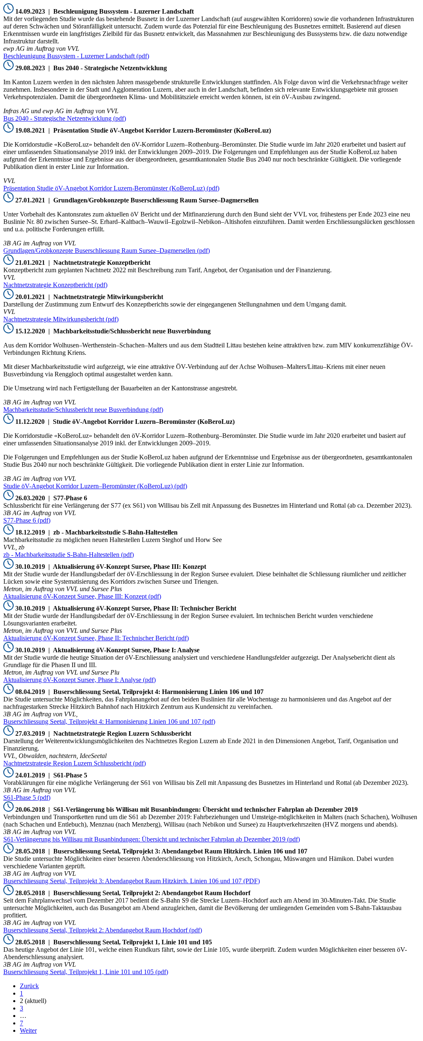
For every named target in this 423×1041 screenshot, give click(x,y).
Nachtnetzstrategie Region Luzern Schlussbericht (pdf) (74, 763)
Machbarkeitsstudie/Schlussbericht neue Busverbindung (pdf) (83, 409)
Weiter (28, 1030)
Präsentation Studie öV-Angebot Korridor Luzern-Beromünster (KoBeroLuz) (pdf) (111, 188)
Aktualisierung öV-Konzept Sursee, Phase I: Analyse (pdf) (79, 679)
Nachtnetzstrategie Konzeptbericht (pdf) (55, 284)
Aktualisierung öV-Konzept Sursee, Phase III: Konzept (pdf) (82, 596)
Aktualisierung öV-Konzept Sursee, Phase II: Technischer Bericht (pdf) (96, 638)
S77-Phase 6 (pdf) (26, 520)
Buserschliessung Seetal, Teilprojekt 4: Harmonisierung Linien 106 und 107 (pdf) (109, 721)
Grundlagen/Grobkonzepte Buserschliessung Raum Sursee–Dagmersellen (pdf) (106, 250)
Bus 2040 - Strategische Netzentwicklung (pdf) (64, 118)
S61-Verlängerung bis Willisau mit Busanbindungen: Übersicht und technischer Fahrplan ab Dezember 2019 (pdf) (151, 839)
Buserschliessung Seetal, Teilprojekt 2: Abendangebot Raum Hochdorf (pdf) (102, 930)
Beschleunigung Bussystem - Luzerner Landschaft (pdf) (76, 55)
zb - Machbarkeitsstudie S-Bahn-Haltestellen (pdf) (68, 554)
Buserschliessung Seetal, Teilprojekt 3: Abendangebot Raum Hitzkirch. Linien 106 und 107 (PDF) (131, 880)
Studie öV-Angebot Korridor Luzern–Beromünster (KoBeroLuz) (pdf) (95, 486)
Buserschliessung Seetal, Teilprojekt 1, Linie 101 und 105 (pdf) (85, 971)
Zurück (29, 985)
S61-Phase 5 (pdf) (26, 797)
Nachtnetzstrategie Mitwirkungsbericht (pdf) (61, 319)
